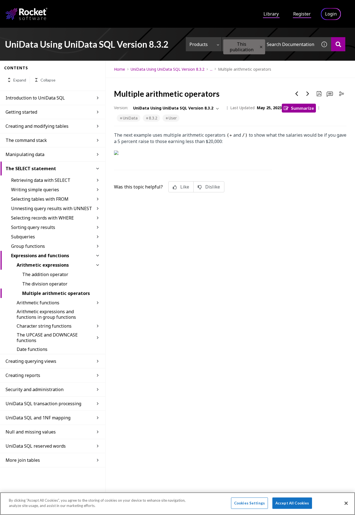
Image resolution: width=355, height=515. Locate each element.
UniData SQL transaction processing (43, 404)
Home (119, 69)
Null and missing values (31, 432)
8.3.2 (153, 118)
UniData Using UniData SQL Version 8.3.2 (167, 69)
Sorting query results (33, 227)
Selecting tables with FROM (40, 199)
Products (198, 44)
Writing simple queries (35, 190)
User (173, 118)
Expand (19, 80)
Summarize (302, 108)
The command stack (26, 140)
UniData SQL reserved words (36, 446)
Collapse (47, 80)
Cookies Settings (249, 503)
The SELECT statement (31, 168)
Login (331, 14)
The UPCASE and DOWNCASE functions (47, 337)
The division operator (44, 284)
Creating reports (23, 375)
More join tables (23, 460)
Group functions (28, 246)
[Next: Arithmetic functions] (307, 93)
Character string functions (44, 326)
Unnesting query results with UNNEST (51, 208)
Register (302, 14)
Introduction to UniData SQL (35, 98)
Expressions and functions (40, 256)
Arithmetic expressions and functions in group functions (46, 314)
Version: (121, 107)
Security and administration (35, 389)
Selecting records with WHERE (42, 218)
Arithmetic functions (38, 303)
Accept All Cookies (292, 503)
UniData (130, 118)
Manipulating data (25, 154)
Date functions (32, 349)
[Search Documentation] (338, 44)
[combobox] (269, 44)
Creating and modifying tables (37, 126)
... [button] (211, 69)
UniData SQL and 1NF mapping (38, 418)
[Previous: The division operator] (296, 93)
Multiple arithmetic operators (56, 293)
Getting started (21, 112)
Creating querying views (31, 361)
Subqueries (23, 237)
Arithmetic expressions (43, 265)
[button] (261, 47)
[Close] (346, 503)
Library (271, 14)
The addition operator (45, 274)
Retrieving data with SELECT (40, 180)
